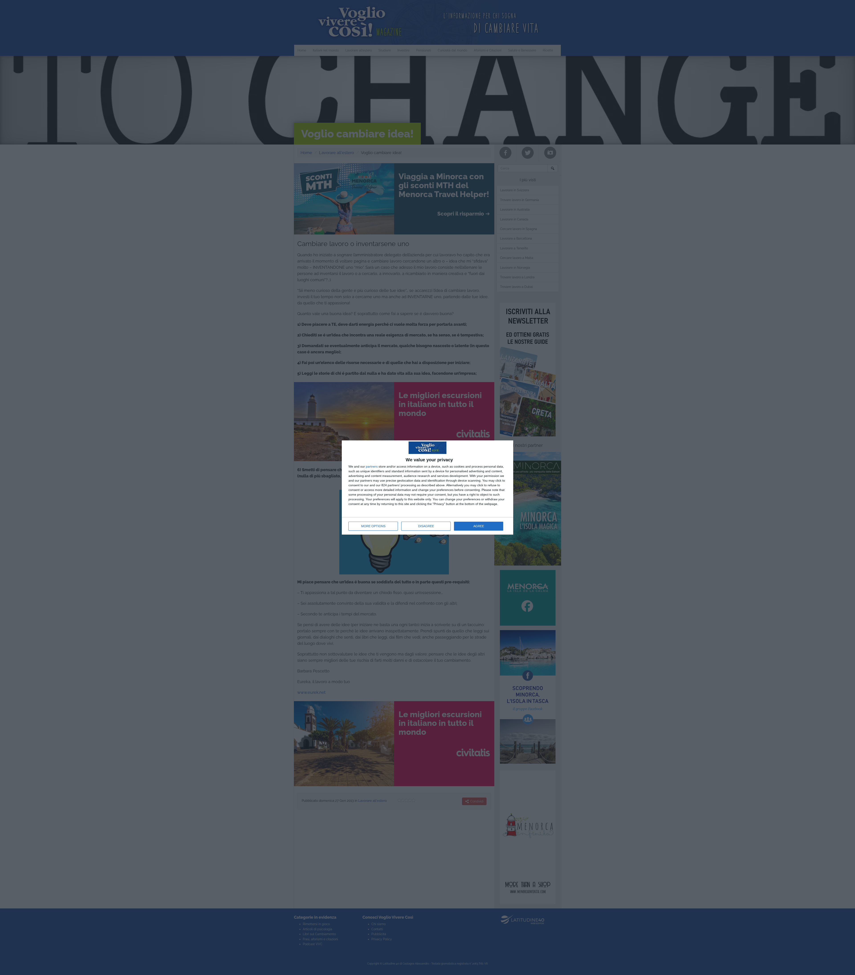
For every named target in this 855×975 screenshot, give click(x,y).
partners (372, 466)
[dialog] (427, 487)
